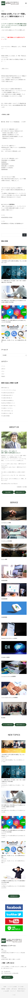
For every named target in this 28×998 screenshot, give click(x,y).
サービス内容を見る (7, 724)
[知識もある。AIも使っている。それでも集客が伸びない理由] (14, 332)
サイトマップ (13, 991)
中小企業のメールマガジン (7, 408)
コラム (2, 371)
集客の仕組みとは (5, 387)
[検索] (24, 234)
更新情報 (3, 988)
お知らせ (3, 368)
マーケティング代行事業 (6, 541)
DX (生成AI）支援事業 (5, 657)
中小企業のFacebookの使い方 (7, 392)
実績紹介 (3, 376)
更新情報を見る (14, 896)
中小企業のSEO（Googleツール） (8, 405)
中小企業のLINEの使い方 (6, 397)
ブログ (2, 11)
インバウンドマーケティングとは (8, 390)
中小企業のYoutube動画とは (7, 400)
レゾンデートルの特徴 (12, 986)
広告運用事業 (4, 617)
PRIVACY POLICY (21, 991)
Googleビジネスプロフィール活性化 (9, 638)
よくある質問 (6, 991)
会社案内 (8, 988)
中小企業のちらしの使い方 (7, 413)
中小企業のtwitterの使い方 (7, 395)
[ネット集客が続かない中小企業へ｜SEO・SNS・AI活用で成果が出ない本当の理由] (14, 272)
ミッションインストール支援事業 (8, 676)
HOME (5, 986)
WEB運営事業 (4, 598)
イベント (3, 366)
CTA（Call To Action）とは (7, 410)
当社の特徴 (7, 492)
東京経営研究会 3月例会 (6, 217)
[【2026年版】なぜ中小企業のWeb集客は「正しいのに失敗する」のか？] (14, 252)
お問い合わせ (7, 977)
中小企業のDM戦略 (5, 415)
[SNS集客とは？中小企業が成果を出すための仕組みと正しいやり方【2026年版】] (14, 312)
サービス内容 (20, 986)
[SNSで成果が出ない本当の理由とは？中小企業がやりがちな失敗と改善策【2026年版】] (14, 292)
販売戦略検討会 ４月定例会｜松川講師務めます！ (12, 223)
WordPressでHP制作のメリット (8, 403)
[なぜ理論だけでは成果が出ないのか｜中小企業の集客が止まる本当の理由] (13, 872)
